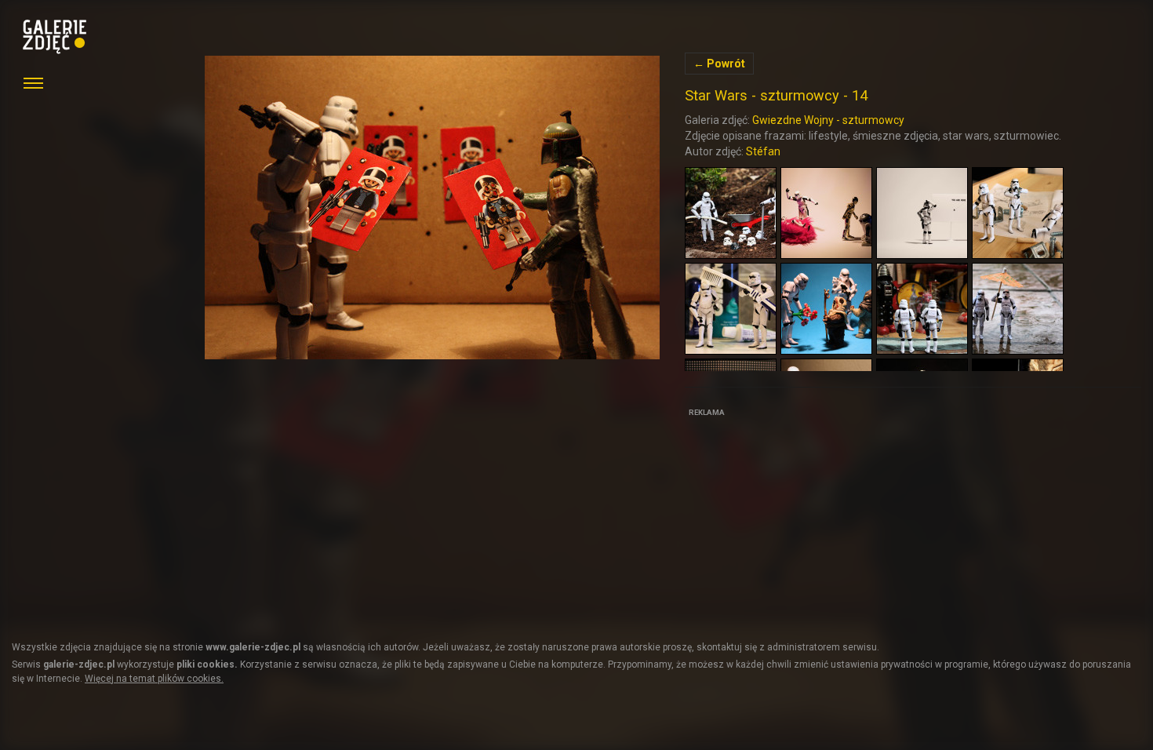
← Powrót (719, 63)
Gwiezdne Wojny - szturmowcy (828, 120)
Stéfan (763, 151)
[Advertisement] (802, 519)
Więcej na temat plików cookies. (154, 678)
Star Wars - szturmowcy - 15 (432, 207)
